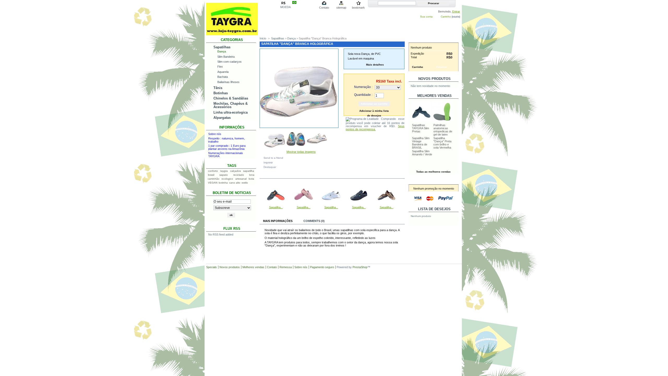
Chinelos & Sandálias (230, 98)
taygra (224, 170)
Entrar (456, 11)
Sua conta (426, 16)
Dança (221, 51)
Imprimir (268, 162)
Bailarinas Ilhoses (228, 82)
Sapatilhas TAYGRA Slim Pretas (420, 128)
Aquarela (223, 71)
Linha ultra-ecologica (230, 112)
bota (251, 178)
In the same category (282, 175)
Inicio (263, 38)
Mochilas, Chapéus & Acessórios (230, 105)
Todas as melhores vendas (433, 171)
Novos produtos (434, 79)
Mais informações (278, 220)
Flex (220, 66)
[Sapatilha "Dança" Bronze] (386, 204)
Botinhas (220, 93)
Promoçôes (434, 182)
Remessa (285, 267)
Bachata (222, 76)
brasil (211, 174)
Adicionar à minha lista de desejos (374, 111)
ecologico (227, 178)
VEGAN (212, 182)
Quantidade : (363, 95)
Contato (324, 7)
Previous (261, 194)
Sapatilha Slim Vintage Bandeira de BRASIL (421, 143)
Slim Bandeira (226, 56)
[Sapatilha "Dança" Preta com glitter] (358, 204)
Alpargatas (222, 118)
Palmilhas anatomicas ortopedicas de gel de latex (442, 130)
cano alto (234, 182)
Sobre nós (214, 134)
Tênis (217, 88)
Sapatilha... (276, 207)
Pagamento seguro (322, 267)
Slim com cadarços (229, 61)
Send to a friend (273, 157)
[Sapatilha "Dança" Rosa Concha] (303, 204)
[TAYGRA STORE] (232, 33)
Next (402, 194)
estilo (245, 182)
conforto (213, 170)
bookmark (358, 7)
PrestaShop (360, 267)
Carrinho (446, 16)
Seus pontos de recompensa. (375, 128)
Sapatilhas (221, 47)
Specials (211, 267)
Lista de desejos (434, 209)
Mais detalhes (375, 64)
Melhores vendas (253, 267)
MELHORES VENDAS (434, 96)
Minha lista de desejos (433, 223)
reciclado (238, 174)
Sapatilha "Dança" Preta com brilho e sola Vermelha (442, 143)
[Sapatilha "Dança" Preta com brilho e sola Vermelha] (275, 204)
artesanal (241, 178)
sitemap (341, 7)
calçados (235, 170)
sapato (223, 174)
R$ (283, 3)
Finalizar (441, 67)
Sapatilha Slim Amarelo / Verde (422, 153)
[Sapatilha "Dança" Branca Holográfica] (274, 149)
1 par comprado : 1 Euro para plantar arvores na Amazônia (227, 147)
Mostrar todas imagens (301, 151)
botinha (223, 182)
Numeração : (363, 87)
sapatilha (248, 170)
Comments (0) (314, 220)
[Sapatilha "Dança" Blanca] (331, 204)
